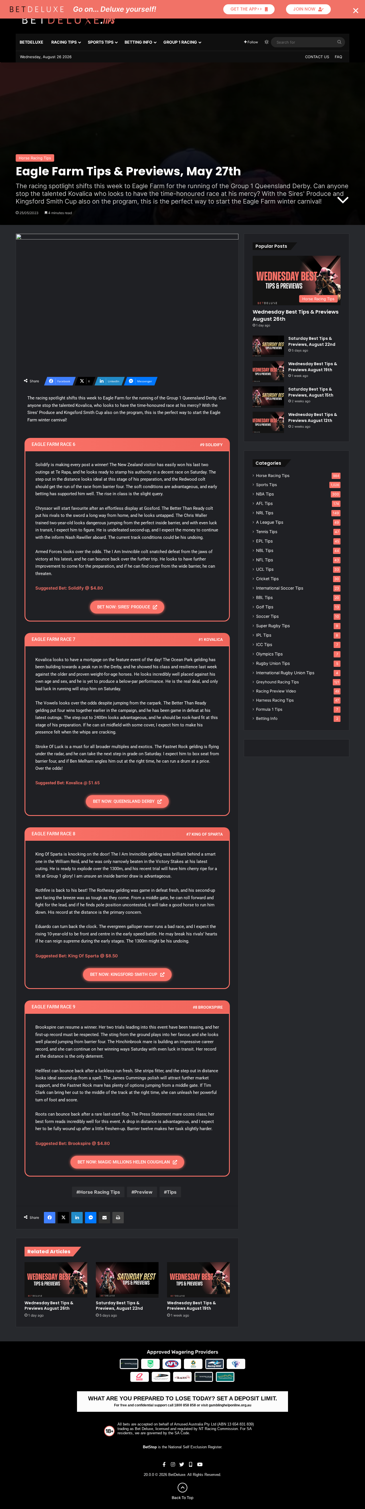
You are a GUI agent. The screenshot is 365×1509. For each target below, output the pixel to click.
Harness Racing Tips (275, 700)
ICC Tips (264, 644)
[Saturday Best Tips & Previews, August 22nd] (127, 1279)
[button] (355, 10)
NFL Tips (264, 559)
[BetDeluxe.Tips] (68, 19)
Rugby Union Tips (273, 663)
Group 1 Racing (180, 42)
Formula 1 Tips (269, 709)
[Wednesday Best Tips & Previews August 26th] (56, 1279)
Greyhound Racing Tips (277, 682)
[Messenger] (90, 1217)
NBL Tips (264, 550)
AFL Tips (264, 503)
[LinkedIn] (77, 1217)
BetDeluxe (31, 42)
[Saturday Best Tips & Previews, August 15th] (268, 397)
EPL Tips (264, 541)
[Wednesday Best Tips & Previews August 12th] (268, 422)
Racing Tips (64, 42)
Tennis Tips (266, 531)
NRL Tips (264, 512)
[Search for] (339, 42)
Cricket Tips (267, 578)
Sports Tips (100, 42)
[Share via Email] (104, 1217)
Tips (172, 1192)
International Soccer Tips (279, 588)
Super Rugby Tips (273, 625)
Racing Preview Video (276, 691)
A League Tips (269, 522)
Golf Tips (264, 606)
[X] (63, 1217)
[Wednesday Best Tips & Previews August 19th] (198, 1279)
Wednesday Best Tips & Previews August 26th (49, 1305)
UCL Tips (264, 569)
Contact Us (317, 56)
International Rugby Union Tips (285, 672)
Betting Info (138, 42)
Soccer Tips (267, 616)
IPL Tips (263, 635)
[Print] (118, 1217)
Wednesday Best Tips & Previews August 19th (191, 1305)
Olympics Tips (269, 653)
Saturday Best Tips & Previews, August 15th (310, 392)
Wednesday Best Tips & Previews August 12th (312, 417)
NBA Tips (265, 494)
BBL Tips (264, 597)
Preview (143, 1192)
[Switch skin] (266, 42)
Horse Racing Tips (35, 158)
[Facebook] (49, 1217)
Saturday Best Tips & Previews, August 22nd (119, 1305)
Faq (338, 56)
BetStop (150, 1447)
